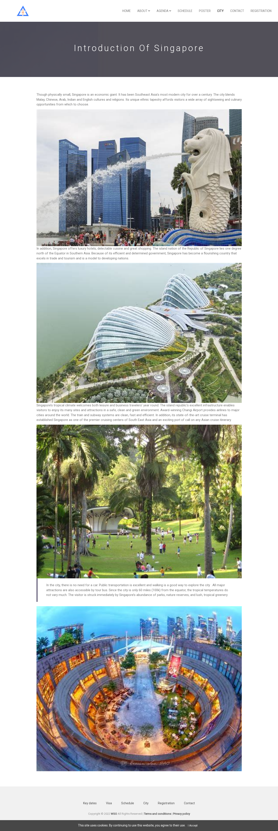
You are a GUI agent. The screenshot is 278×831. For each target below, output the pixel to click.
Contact (237, 11)
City (146, 803)
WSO (114, 813)
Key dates (90, 803)
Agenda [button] (163, 11)
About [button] (142, 11)
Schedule (185, 11)
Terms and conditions (157, 813)
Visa (109, 803)
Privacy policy (181, 813)
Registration (261, 11)
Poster (205, 11)
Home (126, 11)
